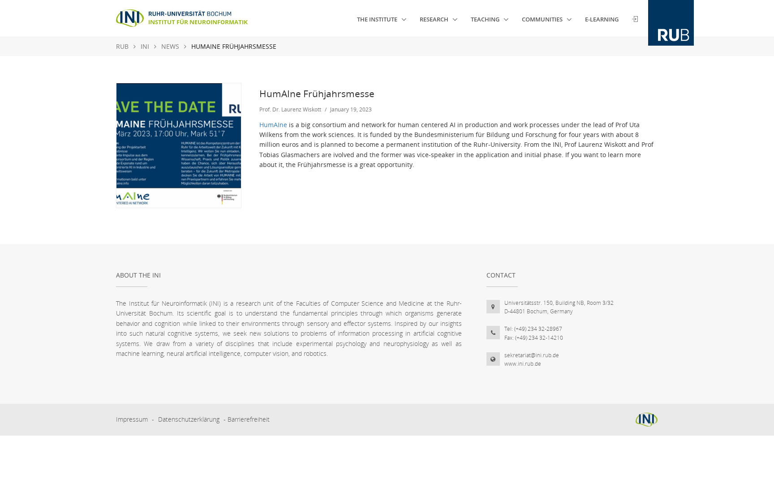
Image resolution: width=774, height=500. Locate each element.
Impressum (132, 419)
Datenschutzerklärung (188, 419)
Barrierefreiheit (249, 419)
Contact (501, 275)
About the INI (138, 275)
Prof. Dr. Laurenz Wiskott (290, 109)
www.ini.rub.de (522, 364)
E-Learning (602, 19)
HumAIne (273, 124)
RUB (122, 46)
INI (145, 46)
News (170, 46)
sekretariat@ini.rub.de (531, 355)
